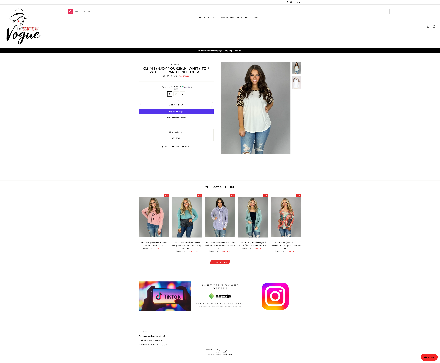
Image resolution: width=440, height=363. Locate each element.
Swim (255, 17)
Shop (239, 17)
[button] (176, 87)
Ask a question (176, 132)
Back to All (221, 262)
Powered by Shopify (220, 352)
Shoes (248, 17)
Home (173, 64)
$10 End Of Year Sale (209, 17)
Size (176, 89)
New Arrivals (227, 17)
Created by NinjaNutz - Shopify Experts (220, 354)
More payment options (176, 117)
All (178, 64)
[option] (220, 50)
